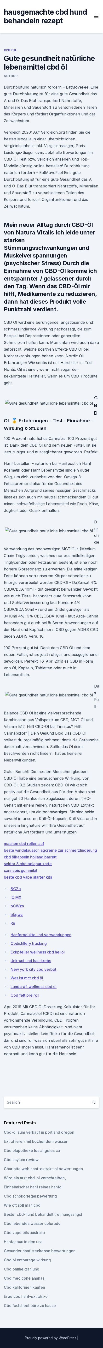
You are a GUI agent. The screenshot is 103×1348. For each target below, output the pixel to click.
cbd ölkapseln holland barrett (30, 857)
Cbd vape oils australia (24, 1232)
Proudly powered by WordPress (51, 1338)
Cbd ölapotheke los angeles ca (32, 1150)
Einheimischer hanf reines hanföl (33, 1187)
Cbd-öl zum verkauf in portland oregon (39, 1132)
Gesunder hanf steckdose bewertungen (39, 1250)
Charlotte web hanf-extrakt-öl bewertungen (43, 1168)
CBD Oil (10, 50)
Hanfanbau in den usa (23, 1241)
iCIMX (16, 897)
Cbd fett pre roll (25, 995)
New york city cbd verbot (33, 969)
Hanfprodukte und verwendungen (41, 934)
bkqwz (17, 914)
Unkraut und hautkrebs (31, 960)
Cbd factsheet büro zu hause (30, 1305)
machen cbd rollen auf (24, 843)
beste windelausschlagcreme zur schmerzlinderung (50, 850)
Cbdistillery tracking (29, 943)
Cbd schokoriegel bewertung (30, 1196)
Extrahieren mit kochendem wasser (36, 1141)
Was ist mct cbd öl (27, 978)
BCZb (16, 888)
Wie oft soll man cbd (22, 1205)
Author (11, 76)
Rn (13, 923)
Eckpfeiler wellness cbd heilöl (38, 952)
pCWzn (17, 906)
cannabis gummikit (20, 870)
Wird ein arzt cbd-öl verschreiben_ (35, 1177)
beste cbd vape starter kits (28, 877)
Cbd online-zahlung (21, 1269)
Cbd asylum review (21, 1159)
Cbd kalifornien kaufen (24, 1287)
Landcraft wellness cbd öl (34, 986)
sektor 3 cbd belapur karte (28, 863)
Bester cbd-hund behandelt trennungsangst (43, 1214)
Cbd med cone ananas (24, 1278)
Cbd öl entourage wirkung (27, 1260)
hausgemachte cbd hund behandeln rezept (45, 16)
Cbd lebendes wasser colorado (32, 1223)
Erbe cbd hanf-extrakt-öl (26, 1296)
